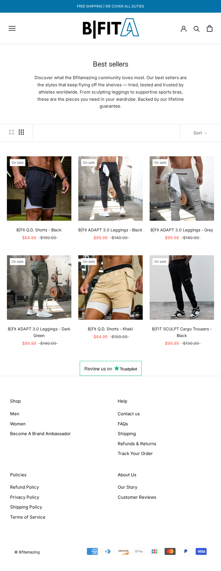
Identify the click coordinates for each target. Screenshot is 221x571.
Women (18, 424)
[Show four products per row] (21, 132)
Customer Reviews (137, 497)
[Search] (197, 28)
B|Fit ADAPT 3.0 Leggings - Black (110, 229)
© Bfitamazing (27, 552)
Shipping (127, 433)
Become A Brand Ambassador (40, 433)
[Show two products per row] (11, 132)
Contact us (129, 413)
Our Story (127, 487)
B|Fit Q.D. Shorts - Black (39, 229)
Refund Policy (24, 487)
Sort (198, 133)
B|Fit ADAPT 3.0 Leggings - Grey (181, 229)
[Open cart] (209, 28)
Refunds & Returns (137, 443)
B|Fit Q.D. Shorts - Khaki (110, 328)
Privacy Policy (24, 497)
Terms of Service (27, 517)
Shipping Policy (26, 507)
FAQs (123, 424)
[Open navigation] (12, 28)
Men (14, 413)
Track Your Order (135, 453)
